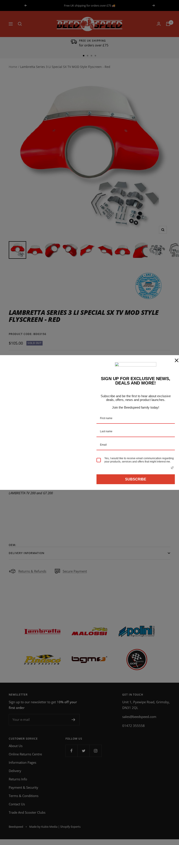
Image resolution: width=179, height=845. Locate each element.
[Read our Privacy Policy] (172, 467)
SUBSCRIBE (135, 479)
